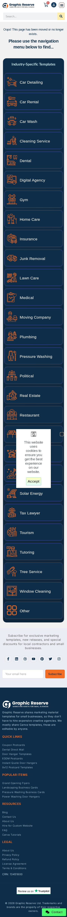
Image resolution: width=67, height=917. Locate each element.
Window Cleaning (35, 591)
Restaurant (29, 415)
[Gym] (12, 199)
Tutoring (27, 552)
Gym (24, 200)
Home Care (30, 219)
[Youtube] (33, 659)
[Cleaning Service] (12, 140)
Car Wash (28, 121)
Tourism (27, 532)
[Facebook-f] (8, 659)
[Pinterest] (42, 659)
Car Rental (29, 102)
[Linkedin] (16, 659)
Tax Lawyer (30, 513)
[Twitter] (50, 659)
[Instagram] (59, 659)
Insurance (28, 239)
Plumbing (28, 337)
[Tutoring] (12, 551)
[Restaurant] (12, 414)
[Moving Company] (12, 316)
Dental (25, 161)
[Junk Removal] (12, 258)
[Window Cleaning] (12, 591)
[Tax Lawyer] (12, 512)
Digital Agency (32, 180)
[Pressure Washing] (12, 356)
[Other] (12, 610)
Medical (27, 297)
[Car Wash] (12, 121)
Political (27, 376)
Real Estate (30, 395)
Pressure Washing (36, 356)
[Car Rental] (12, 101)
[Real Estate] (12, 395)
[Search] (61, 16)
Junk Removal (32, 258)
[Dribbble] (25, 659)
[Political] (12, 375)
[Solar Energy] (12, 493)
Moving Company (35, 317)
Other (25, 611)
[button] (61, 5)
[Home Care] (12, 219)
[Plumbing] (12, 336)
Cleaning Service (35, 141)
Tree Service (31, 572)
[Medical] (12, 297)
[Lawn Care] (12, 277)
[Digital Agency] (12, 179)
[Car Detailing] (12, 82)
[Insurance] (12, 238)
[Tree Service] (12, 571)
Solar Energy (31, 493)
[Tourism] (12, 532)
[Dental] (12, 160)
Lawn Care (29, 278)
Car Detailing (31, 82)
